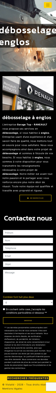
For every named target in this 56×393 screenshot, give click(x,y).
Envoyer (28, 320)
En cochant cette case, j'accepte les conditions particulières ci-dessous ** (26, 311)
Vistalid (9, 384)
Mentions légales (12, 388)
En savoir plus (37, 198)
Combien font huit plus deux (18, 297)
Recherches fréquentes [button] (28, 378)
